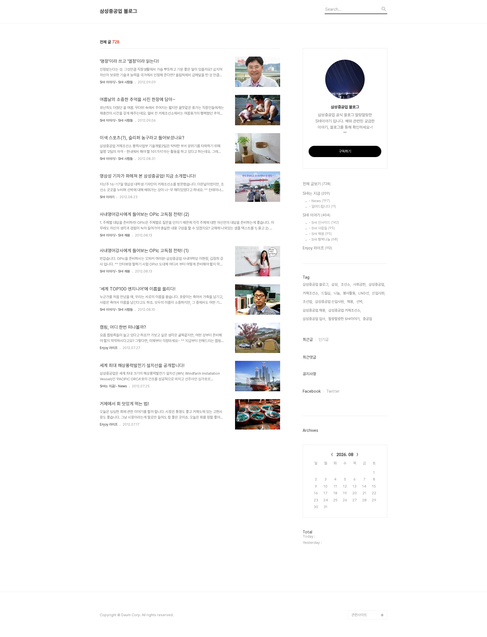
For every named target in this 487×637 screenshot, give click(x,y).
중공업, (368, 319)
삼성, (334, 284)
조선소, (346, 284)
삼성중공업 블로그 (118, 11)
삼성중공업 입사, (314, 319)
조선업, (308, 301)
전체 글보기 (317, 184)
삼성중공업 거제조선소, (344, 310)
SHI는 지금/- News (113, 386)
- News (319, 201)
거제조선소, (311, 293)
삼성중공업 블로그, (316, 284)
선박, (359, 301)
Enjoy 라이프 (109, 348)
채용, (350, 301)
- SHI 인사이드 (324, 222)
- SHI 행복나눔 (323, 239)
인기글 (323, 339)
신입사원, (378, 293)
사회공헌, (359, 284)
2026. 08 (345, 454)
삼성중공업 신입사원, (330, 301)
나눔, (337, 293)
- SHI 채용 (320, 234)
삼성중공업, (377, 284)
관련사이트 (359, 615)
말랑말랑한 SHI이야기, (344, 319)
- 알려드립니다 (322, 206)
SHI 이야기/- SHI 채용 (115, 235)
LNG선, (364, 293)
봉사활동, (349, 293)
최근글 (308, 339)
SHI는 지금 (316, 193)
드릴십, (326, 293)
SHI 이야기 (107, 197)
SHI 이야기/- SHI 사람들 (116, 82)
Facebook (312, 391)
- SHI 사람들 (322, 228)
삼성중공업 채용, (314, 310)
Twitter (333, 391)
